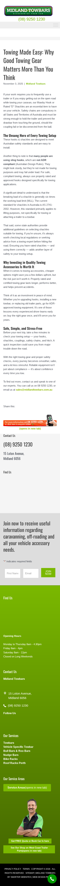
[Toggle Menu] (55, 25)
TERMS (26, 869)
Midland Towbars (36, 83)
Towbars (8, 742)
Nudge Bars (10, 755)
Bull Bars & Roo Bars (16, 750)
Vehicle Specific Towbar (18, 746)
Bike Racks (10, 759)
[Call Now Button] (52, 878)
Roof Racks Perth (14, 763)
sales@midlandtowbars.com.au (34, 389)
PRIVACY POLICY (12, 869)
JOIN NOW (48, 572)
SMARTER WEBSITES (21, 877)
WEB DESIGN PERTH (43, 877)
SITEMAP (30, 873)
